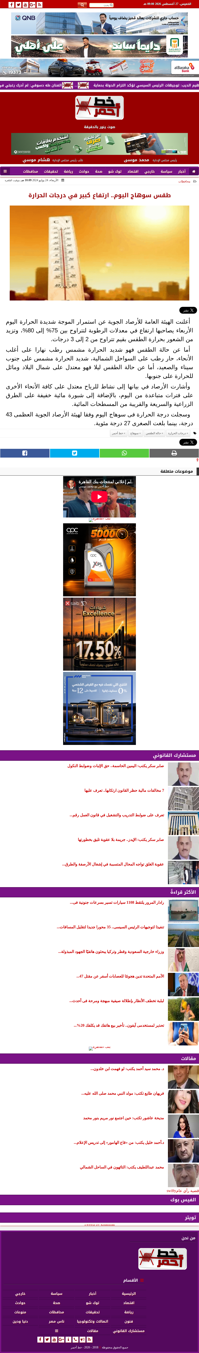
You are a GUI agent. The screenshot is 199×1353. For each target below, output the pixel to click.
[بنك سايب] (99, 634)
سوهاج (134, 433)
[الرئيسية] (194, 171)
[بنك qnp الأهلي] (99, 23)
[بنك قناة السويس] (99, 708)
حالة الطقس (153, 433)
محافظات (184, 181)
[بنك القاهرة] (99, 520)
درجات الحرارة (177, 433)
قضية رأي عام (187, 1191)
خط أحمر (117, 433)
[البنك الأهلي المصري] (99, 46)
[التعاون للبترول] (99, 559)
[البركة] (99, 68)
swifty (171, 1191)
